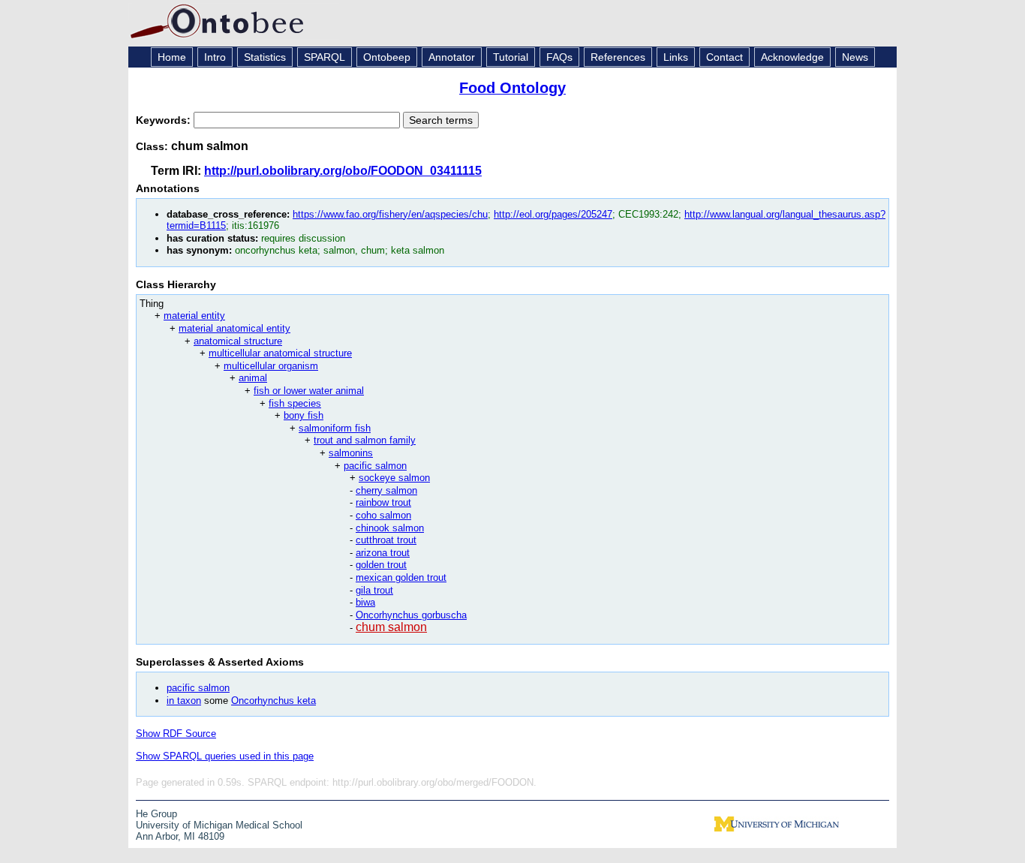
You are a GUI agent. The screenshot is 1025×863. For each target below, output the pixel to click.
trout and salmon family (365, 440)
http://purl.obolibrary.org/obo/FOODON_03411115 (343, 170)
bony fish (303, 415)
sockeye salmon (394, 477)
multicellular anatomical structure (280, 353)
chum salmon (391, 627)
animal (253, 377)
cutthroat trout (386, 540)
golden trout (381, 564)
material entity (194, 315)
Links (675, 57)
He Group (156, 813)
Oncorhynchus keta (273, 700)
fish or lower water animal (309, 390)
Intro (215, 57)
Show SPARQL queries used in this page (225, 756)
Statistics (265, 57)
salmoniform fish (335, 428)
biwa (365, 602)
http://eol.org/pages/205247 (553, 214)
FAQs (559, 57)
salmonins (351, 453)
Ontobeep (386, 57)
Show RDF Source (176, 733)
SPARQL (324, 57)
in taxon (184, 700)
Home (172, 57)
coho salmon (383, 515)
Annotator (451, 57)
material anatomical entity (234, 328)
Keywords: (165, 120)
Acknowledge (792, 57)
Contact (724, 57)
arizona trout (383, 552)
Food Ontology (512, 88)
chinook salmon (390, 528)
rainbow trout (383, 502)
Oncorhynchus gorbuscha (411, 615)
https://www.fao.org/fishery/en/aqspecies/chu (390, 214)
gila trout (374, 590)
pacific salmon (375, 465)
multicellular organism (271, 365)
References (618, 57)
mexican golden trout (401, 577)
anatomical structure (238, 341)
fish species (295, 403)
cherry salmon (386, 490)
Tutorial (510, 57)
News (855, 57)
